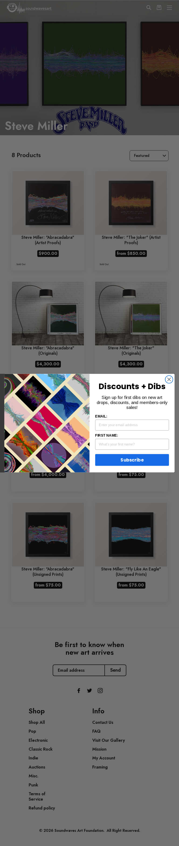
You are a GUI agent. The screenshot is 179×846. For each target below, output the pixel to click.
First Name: (106, 435)
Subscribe (131, 460)
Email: (101, 416)
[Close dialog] (169, 379)
